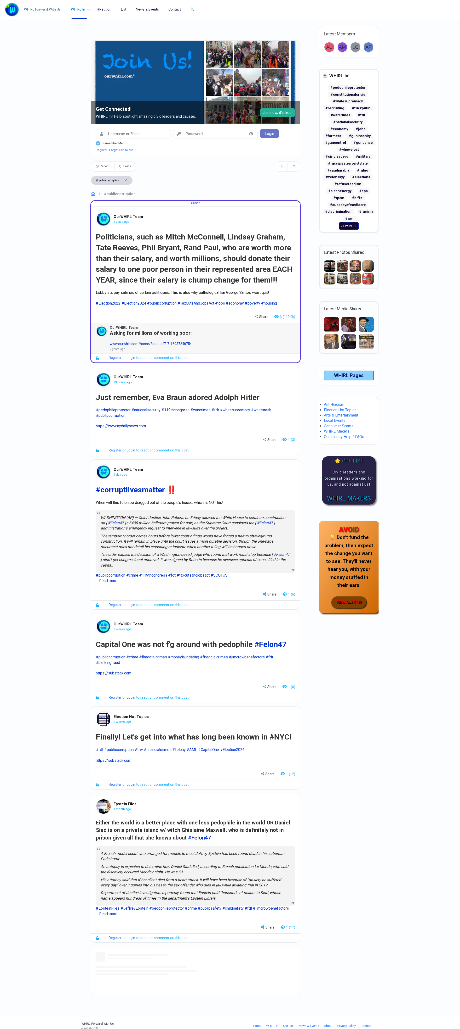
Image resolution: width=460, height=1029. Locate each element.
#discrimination (338, 212)
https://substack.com (113, 673)
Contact (174, 9)
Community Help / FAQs (344, 436)
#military (363, 157)
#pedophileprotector (348, 88)
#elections (361, 177)
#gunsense (363, 143)
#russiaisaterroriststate (348, 163)
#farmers (333, 136)
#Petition (104, 9)
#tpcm (339, 198)
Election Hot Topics (131, 716)
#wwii (349, 219)
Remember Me (113, 143)
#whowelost (349, 150)
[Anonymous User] (329, 47)
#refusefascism (347, 184)
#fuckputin (361, 108)
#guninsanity (360, 136)
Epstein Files (125, 804)
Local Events (334, 420)
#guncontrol (335, 143)
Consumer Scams (338, 426)
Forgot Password (121, 150)
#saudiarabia (338, 170)
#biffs (357, 198)
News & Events (147, 9)
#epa (363, 191)
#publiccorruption (120, 194)
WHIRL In (78, 9)
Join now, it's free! (277, 112)
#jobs (360, 129)
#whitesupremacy (348, 101)
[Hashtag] (294, 166)
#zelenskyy (335, 177)
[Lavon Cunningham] (355, 47)
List (123, 9)
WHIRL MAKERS (349, 498)
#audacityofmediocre (348, 205)
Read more (108, 580)
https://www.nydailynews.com (121, 426)
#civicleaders (337, 157)
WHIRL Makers (336, 431)
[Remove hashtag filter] (125, 180)
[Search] (281, 166)
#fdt (361, 115)
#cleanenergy (339, 191)
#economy (339, 129)
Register (101, 150)
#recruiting (334, 108)
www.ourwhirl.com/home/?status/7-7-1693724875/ (150, 344)
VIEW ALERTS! (349, 602)
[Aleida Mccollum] (342, 47)
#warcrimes (340, 115)
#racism (366, 212)
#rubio (362, 170)
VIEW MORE (348, 226)
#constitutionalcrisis (348, 95)
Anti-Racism (334, 404)
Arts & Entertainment (341, 415)
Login (131, 358)
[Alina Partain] (368, 47)
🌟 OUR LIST (349, 461)
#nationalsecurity (347, 122)
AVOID (349, 529)
